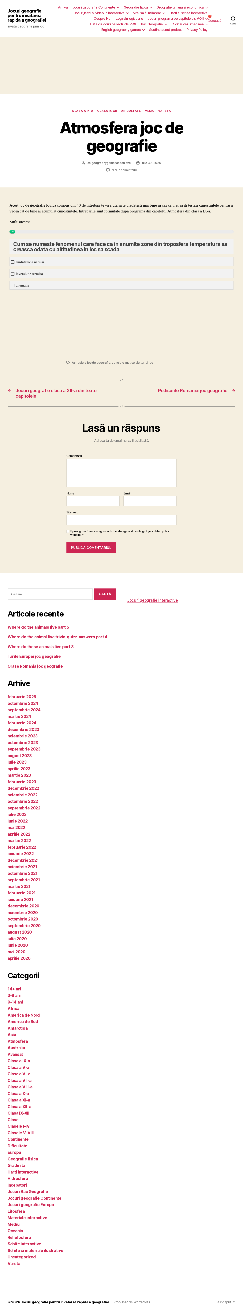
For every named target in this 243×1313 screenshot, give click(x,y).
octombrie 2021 (23, 873)
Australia (16, 1047)
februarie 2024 (22, 723)
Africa (13, 1008)
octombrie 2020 (23, 919)
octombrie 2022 (23, 801)
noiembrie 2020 (23, 912)
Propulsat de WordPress (131, 1302)
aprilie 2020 (19, 958)
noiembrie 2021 (22, 866)
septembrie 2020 (24, 925)
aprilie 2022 (19, 834)
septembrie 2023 (24, 749)
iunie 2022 (18, 821)
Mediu (150, 111)
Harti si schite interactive (188, 13)
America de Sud (23, 1021)
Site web (72, 512)
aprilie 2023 (19, 768)
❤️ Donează (214, 19)
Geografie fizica (136, 7)
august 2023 (20, 755)
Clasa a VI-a (19, 1074)
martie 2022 (19, 840)
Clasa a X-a (18, 1093)
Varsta (164, 111)
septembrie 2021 (24, 879)
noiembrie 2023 (23, 736)
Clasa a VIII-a (20, 1087)
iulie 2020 (17, 938)
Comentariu (74, 456)
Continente (18, 1139)
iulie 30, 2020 (151, 163)
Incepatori (17, 1185)
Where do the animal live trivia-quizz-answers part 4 (57, 637)
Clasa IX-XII (107, 111)
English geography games (121, 30)
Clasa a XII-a (19, 1106)
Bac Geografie (152, 24)
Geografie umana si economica (180, 7)
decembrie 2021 (23, 860)
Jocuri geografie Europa (31, 1204)
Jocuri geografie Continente (93, 7)
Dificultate (131, 111)
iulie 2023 (17, 762)
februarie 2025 (22, 696)
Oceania (15, 1230)
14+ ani (14, 989)
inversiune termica (29, 274)
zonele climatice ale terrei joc (132, 362)
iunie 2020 (18, 945)
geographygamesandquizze (111, 163)
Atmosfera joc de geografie (91, 362)
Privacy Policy (197, 30)
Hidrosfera (18, 1178)
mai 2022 (16, 827)
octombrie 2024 (23, 703)
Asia (12, 1034)
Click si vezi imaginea (187, 24)
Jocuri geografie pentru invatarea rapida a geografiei (27, 15)
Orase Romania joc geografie (35, 666)
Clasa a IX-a (82, 111)
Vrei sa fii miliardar (147, 13)
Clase (13, 1119)
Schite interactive (24, 1244)
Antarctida (18, 1028)
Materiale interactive (27, 1217)
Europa (14, 1152)
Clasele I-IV (19, 1126)
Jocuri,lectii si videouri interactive (99, 13)
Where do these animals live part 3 (41, 646)
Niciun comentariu (124, 170)
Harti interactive (23, 1172)
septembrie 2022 (24, 808)
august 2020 (20, 932)
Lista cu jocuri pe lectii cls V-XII (113, 24)
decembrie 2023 (23, 729)
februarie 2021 (22, 893)
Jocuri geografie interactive (152, 600)
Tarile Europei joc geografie (34, 656)
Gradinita (16, 1165)
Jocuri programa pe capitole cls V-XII (176, 18)
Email (126, 493)
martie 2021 (19, 886)
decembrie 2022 (23, 788)
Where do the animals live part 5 (38, 627)
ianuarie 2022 (21, 853)
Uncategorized (22, 1257)
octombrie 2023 (23, 742)
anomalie (22, 285)
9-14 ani (15, 1002)
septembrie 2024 (24, 709)
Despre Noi (102, 18)
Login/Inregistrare (129, 18)
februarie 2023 (22, 781)
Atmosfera (18, 1041)
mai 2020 (16, 951)
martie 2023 (19, 775)
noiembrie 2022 (23, 795)
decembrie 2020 (23, 906)
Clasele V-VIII (21, 1132)
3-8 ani (14, 995)
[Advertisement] (121, 65)
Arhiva (63, 7)
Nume (70, 493)
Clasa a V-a (18, 1067)
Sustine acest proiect (165, 30)
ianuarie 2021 (20, 899)
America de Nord (24, 1015)
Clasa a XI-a (19, 1100)
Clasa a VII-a (20, 1080)
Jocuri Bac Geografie (28, 1191)
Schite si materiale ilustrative (35, 1250)
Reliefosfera (19, 1237)
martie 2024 (19, 716)
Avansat (15, 1054)
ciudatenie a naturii (30, 262)
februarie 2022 (22, 847)
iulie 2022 (17, 814)
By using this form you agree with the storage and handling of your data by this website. (119, 533)
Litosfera (16, 1211)
